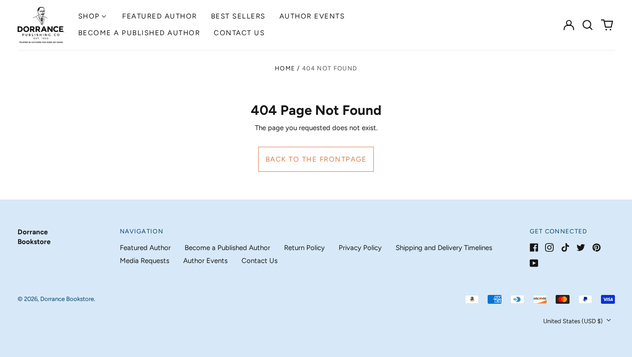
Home (285, 68)
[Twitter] (580, 247)
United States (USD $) (573, 321)
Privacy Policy (360, 248)
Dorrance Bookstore (67, 298)
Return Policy (304, 248)
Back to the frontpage (316, 159)
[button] (588, 25)
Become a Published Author (139, 33)
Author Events (312, 16)
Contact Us (239, 33)
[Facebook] (534, 247)
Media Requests (144, 261)
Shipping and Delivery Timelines (444, 248)
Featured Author (159, 16)
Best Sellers (238, 16)
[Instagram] (549, 247)
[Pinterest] (596, 247)
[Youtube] (534, 263)
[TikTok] (565, 247)
